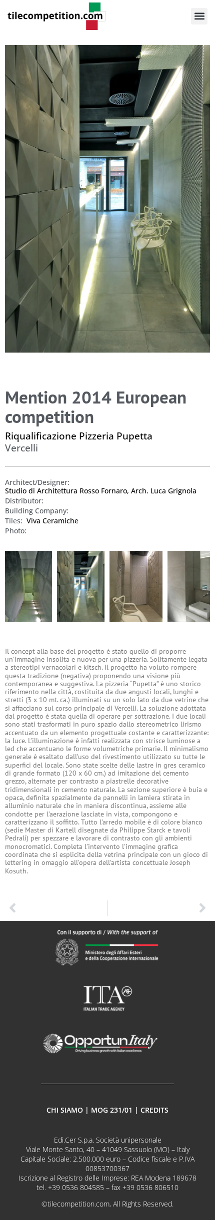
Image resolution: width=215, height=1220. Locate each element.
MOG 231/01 (111, 1110)
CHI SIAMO (64, 1110)
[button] (199, 16)
